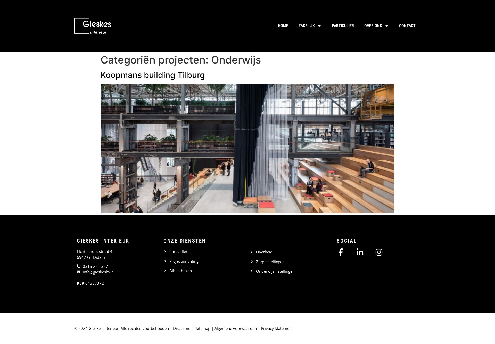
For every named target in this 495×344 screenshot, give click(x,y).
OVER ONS (373, 25)
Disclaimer (182, 328)
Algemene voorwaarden (235, 328)
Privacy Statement (277, 328)
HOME (283, 25)
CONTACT (407, 25)
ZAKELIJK (307, 25)
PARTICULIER (343, 25)
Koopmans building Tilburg (153, 75)
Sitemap (203, 328)
